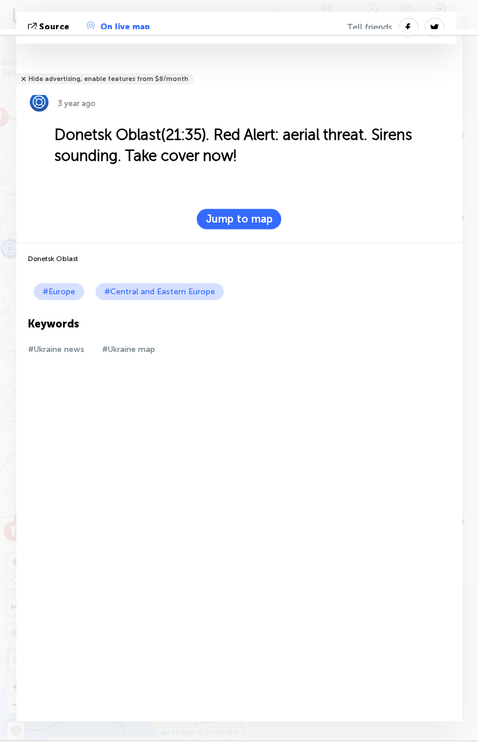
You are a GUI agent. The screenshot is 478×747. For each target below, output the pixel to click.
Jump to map (239, 219)
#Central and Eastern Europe (159, 292)
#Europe (59, 292)
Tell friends (369, 27)
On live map (125, 27)
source (54, 27)
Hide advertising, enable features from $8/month (108, 79)
